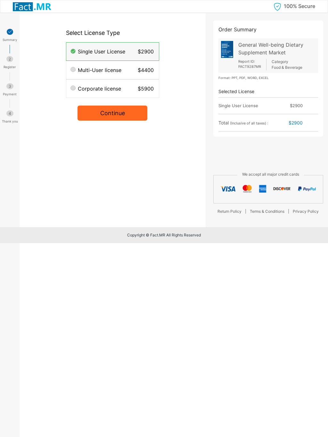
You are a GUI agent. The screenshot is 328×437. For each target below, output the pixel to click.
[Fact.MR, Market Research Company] (32, 6)
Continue (112, 113)
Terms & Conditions (267, 211)
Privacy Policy (306, 211)
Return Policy (229, 211)
